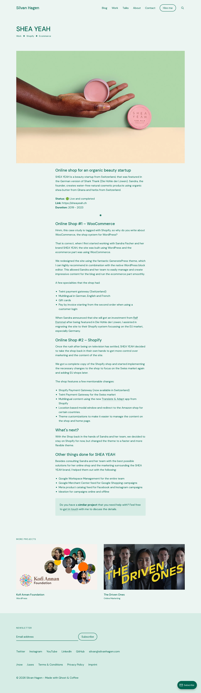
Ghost (62, 677)
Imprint (92, 664)
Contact (150, 8)
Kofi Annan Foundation (30, 594)
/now (19, 664)
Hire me (168, 8)
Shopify (30, 36)
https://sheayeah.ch (74, 203)
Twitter (20, 651)
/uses (30, 664)
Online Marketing (112, 598)
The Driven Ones (114, 594)
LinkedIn (67, 651)
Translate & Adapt (113, 399)
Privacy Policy (75, 664)
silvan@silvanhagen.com (104, 651)
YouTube (51, 651)
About (137, 8)
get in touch (70, 509)
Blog (104, 8)
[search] (182, 8)
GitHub (80, 651)
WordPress (21, 598)
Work (115, 8)
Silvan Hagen (27, 8)
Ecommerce (45, 36)
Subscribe (87, 636)
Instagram (36, 651)
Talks (126, 8)
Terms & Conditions (50, 664)
